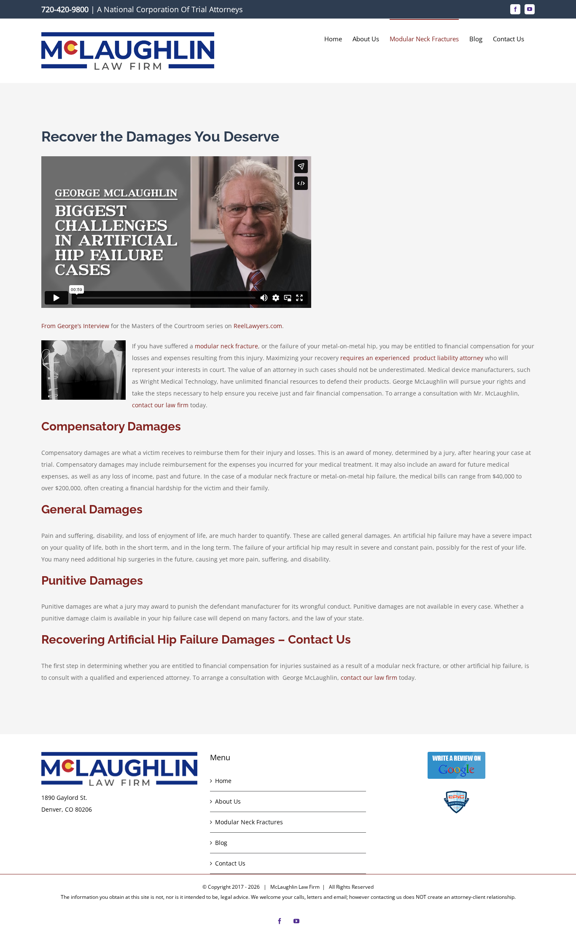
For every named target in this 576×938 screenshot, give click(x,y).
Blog (221, 843)
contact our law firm (160, 405)
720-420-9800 (65, 9)
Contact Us (230, 863)
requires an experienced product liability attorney (411, 358)
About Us (228, 801)
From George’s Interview (75, 326)
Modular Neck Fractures (249, 822)
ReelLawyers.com (258, 326)
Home (223, 781)
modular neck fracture (226, 346)
